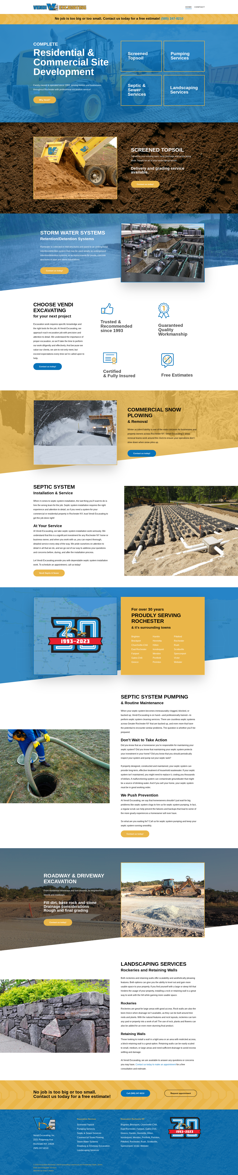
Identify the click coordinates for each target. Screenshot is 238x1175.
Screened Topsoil (85, 1124)
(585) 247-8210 (172, 18)
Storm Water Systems (87, 1142)
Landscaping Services (88, 1150)
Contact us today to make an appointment (156, 1064)
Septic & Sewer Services (89, 1133)
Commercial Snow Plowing (90, 1137)
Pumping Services (86, 1129)
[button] (44, 99)
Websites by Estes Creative (43, 1171)
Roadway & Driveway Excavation (93, 1146)
